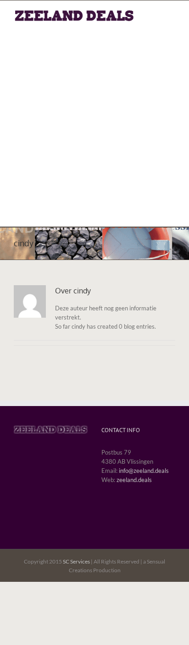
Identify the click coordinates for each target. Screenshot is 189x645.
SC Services (76, 561)
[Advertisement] (94, 121)
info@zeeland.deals (144, 470)
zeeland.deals (134, 479)
